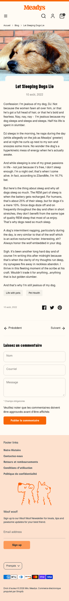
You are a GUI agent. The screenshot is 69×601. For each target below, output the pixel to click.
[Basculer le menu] (5, 15)
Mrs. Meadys (31, 588)
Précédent (15, 327)
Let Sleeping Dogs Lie (33, 25)
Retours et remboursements (21, 462)
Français (11, 565)
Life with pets (13, 292)
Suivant (56, 327)
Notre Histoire (12, 450)
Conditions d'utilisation (18, 467)
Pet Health (34, 292)
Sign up (17, 545)
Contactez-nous (13, 456)
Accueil (7, 25)
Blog (17, 25)
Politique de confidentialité (20, 473)
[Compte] (52, 14)
